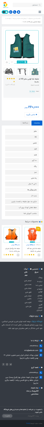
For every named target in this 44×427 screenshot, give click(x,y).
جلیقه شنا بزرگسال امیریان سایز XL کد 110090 (12, 249)
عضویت (7, 415)
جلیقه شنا (32, 91)
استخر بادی (27, 280)
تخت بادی (28, 284)
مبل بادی (28, 306)
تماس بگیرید (31, 114)
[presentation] (40, 72)
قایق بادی (28, 292)
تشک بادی (27, 288)
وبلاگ (40, 277)
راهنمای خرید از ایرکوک (40, 298)
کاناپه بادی (28, 302)
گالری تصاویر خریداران (39, 307)
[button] (18, 12)
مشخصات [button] (37, 123)
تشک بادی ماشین (27, 297)
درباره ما (39, 281)
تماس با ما (39, 285)
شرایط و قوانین (39, 290)
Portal (28, 423)
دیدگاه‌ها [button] (25, 123)
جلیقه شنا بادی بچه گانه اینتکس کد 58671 (34, 249)
